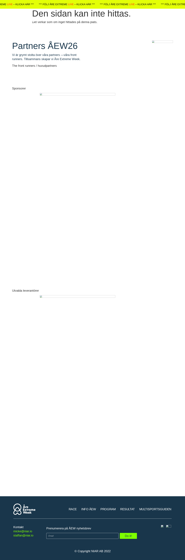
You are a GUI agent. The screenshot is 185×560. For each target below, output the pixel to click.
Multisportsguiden (157, 20)
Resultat (128, 20)
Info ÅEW (90, 20)
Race (74, 20)
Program (109, 20)
